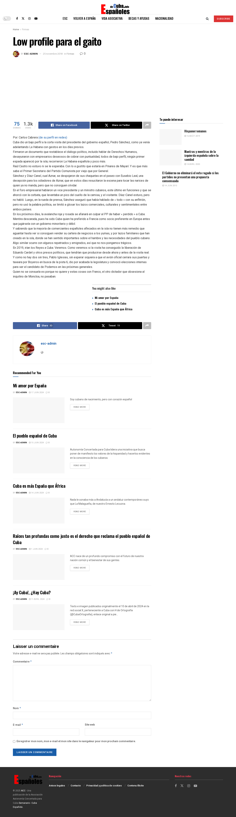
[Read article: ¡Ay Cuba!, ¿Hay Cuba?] (39, 617)
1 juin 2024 (37, 549)
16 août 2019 (193, 136)
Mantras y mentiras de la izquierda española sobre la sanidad (201, 155)
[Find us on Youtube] (35, 18)
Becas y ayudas (139, 18)
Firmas (25, 29)
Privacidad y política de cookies (104, 785)
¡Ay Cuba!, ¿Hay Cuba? (32, 592)
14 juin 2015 (170, 185)
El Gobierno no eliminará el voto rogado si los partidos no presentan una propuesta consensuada (190, 177)
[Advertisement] (118, 85)
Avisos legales (57, 785)
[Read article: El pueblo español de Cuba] (39, 460)
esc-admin (31, 53)
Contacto (76, 785)
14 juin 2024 (37, 492)
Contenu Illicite (135, 785)
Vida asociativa (112, 18)
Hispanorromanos (195, 131)
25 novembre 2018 (53, 53)
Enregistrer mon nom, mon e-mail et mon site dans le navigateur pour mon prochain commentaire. (76, 741)
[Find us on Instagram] (29, 18)
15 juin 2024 (37, 442)
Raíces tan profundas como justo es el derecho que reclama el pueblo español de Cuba (81, 538)
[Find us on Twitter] (23, 18)
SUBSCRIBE (223, 18)
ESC (65, 18)
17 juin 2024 (37, 392)
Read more (81, 407)
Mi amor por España (106, 298)
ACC (23, 790)
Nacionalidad (164, 18)
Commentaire (22, 662)
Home (16, 29)
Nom (17, 708)
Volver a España (84, 18)
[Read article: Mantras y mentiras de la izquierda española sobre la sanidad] (170, 157)
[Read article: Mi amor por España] (39, 410)
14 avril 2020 (193, 164)
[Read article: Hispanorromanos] (170, 137)
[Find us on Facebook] (17, 18)
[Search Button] (207, 18)
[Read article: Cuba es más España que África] (39, 510)
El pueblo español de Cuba (110, 303)
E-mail (18, 725)
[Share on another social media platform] (147, 125)
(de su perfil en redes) (52, 137)
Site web (90, 725)
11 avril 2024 (37, 599)
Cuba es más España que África (113, 309)
